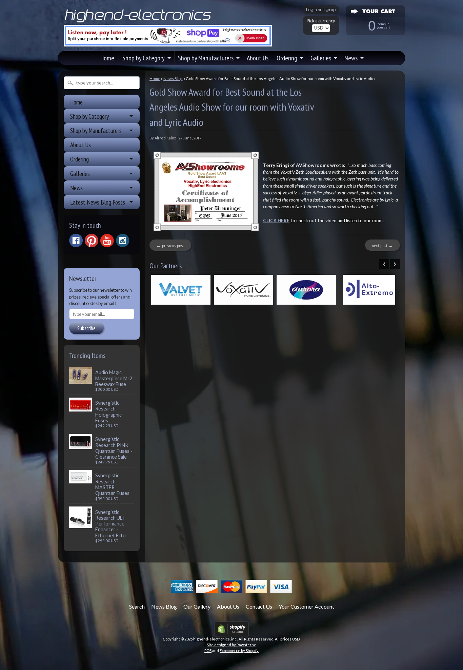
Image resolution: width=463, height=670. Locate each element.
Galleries (320, 58)
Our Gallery (196, 606)
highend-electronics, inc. (215, 639)
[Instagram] (122, 240)
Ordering (287, 58)
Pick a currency (321, 20)
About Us (257, 58)
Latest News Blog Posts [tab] (97, 202)
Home (107, 58)
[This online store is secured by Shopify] (231, 632)
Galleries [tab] (80, 173)
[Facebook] (76, 240)
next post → (382, 246)
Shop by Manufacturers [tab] (96, 130)
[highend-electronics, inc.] (139, 21)
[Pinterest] (91, 240)
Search (137, 606)
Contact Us (259, 606)
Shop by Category (143, 58)
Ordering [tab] (79, 159)
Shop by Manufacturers (206, 58)
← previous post (170, 246)
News (351, 58)
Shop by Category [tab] (89, 116)
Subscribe (86, 328)
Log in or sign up (321, 9)
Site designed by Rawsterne (231, 645)
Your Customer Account (306, 606)
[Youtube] (107, 241)
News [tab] (76, 188)
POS (208, 650)
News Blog (173, 78)
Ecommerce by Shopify (239, 650)
